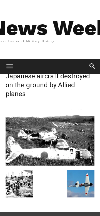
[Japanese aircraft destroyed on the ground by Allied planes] (50, 164)
